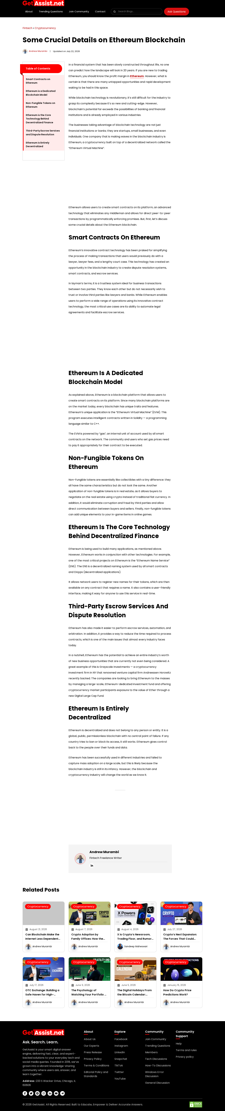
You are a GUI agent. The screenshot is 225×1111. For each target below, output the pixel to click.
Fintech (27, 28)
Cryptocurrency (45, 28)
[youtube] (56, 1093)
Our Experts (91, 1046)
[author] (25, 51)
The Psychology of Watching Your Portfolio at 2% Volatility (89, 992)
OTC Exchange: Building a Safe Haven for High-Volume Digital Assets (42, 992)
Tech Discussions (156, 1059)
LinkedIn (119, 1052)
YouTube (120, 1079)
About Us (90, 1039)
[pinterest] (37, 1093)
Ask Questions (177, 11)
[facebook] (25, 1093)
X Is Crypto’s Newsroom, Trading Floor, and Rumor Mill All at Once (134, 937)
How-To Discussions (158, 1065)
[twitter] (31, 1093)
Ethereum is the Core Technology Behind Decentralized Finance (39, 118)
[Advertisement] (44, 212)
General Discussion (157, 1083)
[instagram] (43, 1093)
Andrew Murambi (38, 51)
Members (151, 1052)
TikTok (118, 1065)
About (29, 11)
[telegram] (62, 1093)
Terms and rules (186, 1050)
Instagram (121, 1046)
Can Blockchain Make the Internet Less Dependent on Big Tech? (42, 937)
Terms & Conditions (96, 1065)
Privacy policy (185, 1057)
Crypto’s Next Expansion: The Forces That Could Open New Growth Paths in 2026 (181, 937)
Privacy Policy (93, 1059)
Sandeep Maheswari (135, 946)
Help (179, 1043)
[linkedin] (91, 865)
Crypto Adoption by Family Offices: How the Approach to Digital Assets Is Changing (89, 937)
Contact (100, 11)
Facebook (120, 1039)
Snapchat (120, 1059)
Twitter (119, 1072)
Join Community (79, 11)
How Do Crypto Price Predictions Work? (177, 992)
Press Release (93, 1052)
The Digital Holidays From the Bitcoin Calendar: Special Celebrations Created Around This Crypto (134, 992)
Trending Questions (51, 11)
